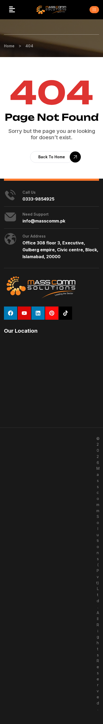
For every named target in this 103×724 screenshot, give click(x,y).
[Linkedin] (38, 313)
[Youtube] (24, 313)
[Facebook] (10, 313)
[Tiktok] (65, 313)
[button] (12, 9)
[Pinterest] (51, 313)
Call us (29, 192)
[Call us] (10, 195)
